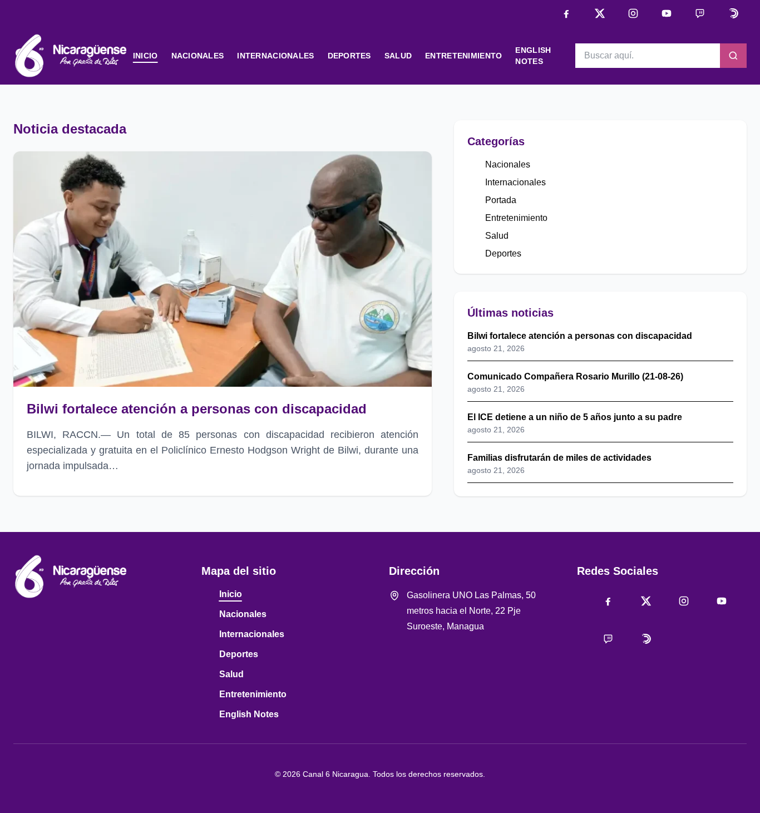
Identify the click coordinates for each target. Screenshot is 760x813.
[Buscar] (733, 55)
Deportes (349, 55)
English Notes (249, 714)
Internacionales (275, 55)
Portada (500, 200)
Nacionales (197, 55)
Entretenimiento (463, 55)
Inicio (145, 55)
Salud (398, 55)
